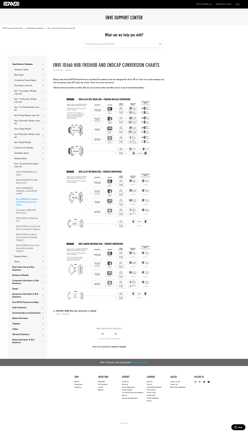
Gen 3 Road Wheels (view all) (26, 115)
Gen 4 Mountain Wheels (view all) (27, 122)
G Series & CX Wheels (23, 148)
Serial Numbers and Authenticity (26, 313)
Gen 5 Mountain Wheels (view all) (27, 135)
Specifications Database (35, 28)
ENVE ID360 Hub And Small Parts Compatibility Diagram (28, 227)
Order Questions (19, 308)
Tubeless (16, 324)
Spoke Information (20, 318)
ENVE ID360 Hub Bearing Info (27, 219)
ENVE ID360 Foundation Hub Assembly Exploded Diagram (26, 237)
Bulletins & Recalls (20, 275)
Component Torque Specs (25, 80)
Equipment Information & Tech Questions (25, 295)
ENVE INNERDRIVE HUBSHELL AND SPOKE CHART (26, 191)
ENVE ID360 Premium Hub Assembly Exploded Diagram (27, 248)
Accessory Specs (21, 70)
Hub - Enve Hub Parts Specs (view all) (61, 28)
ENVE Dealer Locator (223, 4)
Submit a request (119, 347)
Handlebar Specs (21, 153)
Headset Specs (20, 158)
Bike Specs (19, 75)
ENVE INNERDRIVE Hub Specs (26, 173)
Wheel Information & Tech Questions (23, 341)
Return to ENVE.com (204, 4)
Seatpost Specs (20, 256)
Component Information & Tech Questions (25, 282)
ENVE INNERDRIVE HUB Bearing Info (26, 181)
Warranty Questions (20, 334)
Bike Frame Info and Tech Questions (23, 268)
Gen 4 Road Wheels (22, 129)
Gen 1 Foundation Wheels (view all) (25, 92)
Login (238, 4)
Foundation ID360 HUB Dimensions (26, 211)
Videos (15, 329)
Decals (15, 289)
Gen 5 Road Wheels (22, 142)
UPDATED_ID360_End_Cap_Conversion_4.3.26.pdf (76, 311)
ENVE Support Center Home (13, 28)
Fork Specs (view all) (23, 86)
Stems (17, 262)
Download (65, 314)
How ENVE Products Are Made (25, 302)
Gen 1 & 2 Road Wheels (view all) (27, 108)
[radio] (103, 334)
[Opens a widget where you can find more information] (238, 427)
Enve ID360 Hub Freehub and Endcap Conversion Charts (27, 202)
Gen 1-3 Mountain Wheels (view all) (25, 100)
